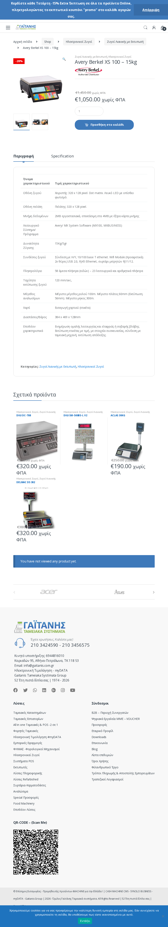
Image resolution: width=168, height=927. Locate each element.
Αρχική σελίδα (22, 42)
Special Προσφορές (26, 797)
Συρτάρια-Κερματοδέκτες (29, 785)
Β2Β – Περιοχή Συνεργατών (110, 713)
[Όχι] (163, 916)
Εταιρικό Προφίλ (102, 731)
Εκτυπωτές (20, 767)
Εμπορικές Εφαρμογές (27, 743)
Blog (95, 749)
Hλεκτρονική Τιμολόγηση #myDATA (37, 737)
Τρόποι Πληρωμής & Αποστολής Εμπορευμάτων (123, 773)
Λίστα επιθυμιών (102, 755)
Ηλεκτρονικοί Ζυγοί (79, 42)
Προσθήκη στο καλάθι (107, 125)
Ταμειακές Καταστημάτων (29, 713)
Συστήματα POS (23, 761)
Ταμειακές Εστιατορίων (28, 719)
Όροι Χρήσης (100, 761)
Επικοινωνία (100, 743)
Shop (47, 42)
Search (145, 27)
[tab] (23, 158)
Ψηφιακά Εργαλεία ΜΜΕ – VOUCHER (116, 719)
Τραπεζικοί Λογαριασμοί (107, 779)
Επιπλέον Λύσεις (24, 809)
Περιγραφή (23, 156)
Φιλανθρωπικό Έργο (105, 767)
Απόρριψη (150, 10)
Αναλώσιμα (20, 791)
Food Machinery (23, 803)
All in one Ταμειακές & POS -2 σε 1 (35, 725)
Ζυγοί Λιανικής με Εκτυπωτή (125, 42)
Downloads (99, 737)
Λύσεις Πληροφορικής (27, 773)
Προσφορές (99, 725)
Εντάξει (85, 921)
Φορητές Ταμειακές (25, 731)
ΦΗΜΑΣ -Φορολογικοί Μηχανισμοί (36, 749)
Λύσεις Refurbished (25, 779)
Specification (62, 156)
